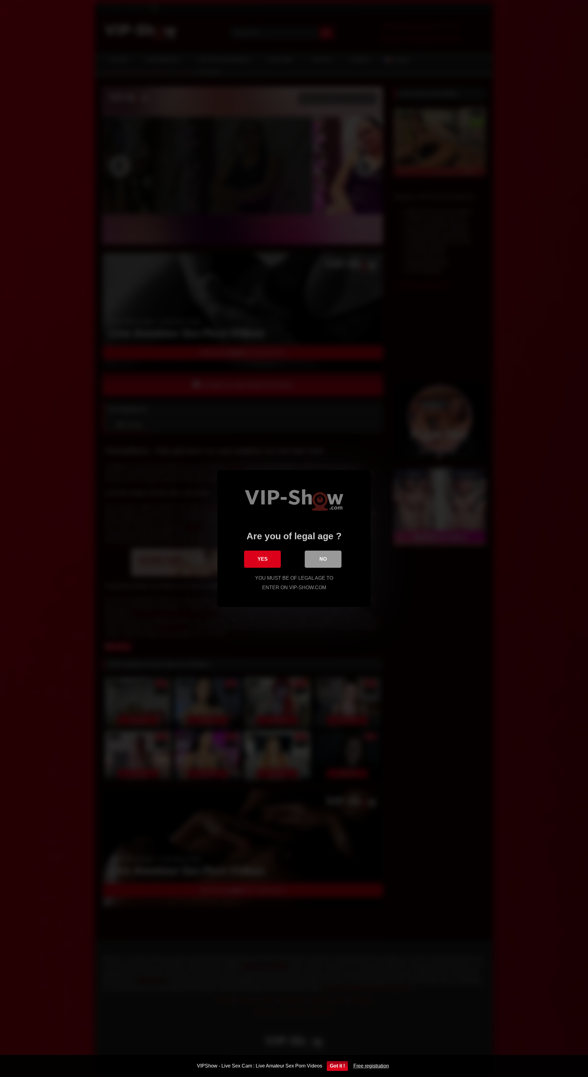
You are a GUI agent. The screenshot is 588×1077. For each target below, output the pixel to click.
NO (323, 559)
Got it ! (337, 1065)
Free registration (371, 1065)
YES (263, 559)
